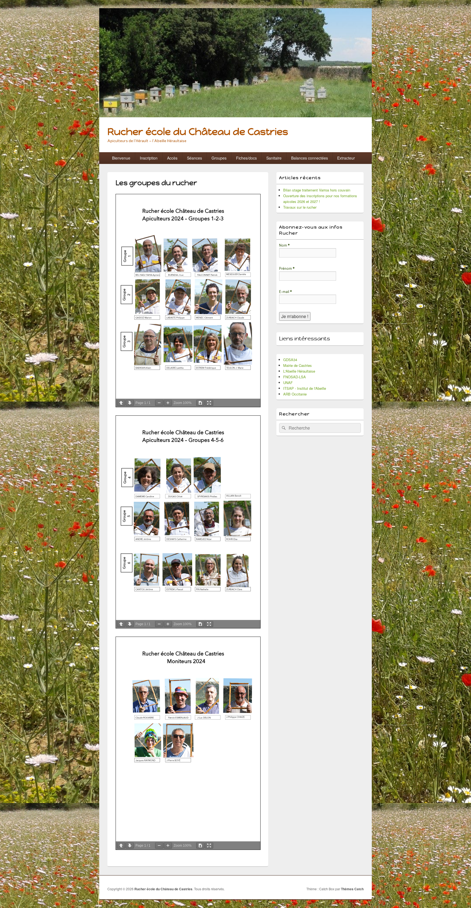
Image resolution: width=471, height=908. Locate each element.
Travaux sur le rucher (299, 207)
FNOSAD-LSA (294, 376)
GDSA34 (290, 359)
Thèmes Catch (352, 888)
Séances (194, 158)
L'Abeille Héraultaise (299, 371)
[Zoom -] (159, 403)
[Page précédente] (121, 403)
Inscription (149, 158)
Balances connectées (309, 158)
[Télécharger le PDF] (200, 403)
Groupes (219, 158)
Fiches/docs (246, 158)
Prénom (286, 268)
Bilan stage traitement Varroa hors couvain (316, 190)
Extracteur (346, 158)
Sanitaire (274, 158)
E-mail (285, 292)
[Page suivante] (130, 403)
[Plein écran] (209, 403)
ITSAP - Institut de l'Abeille (304, 388)
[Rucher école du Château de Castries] (235, 115)
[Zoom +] (168, 403)
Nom (284, 245)
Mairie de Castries (297, 365)
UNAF (288, 382)
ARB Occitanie (295, 394)
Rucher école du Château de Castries (197, 131)
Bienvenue (121, 158)
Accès (172, 158)
